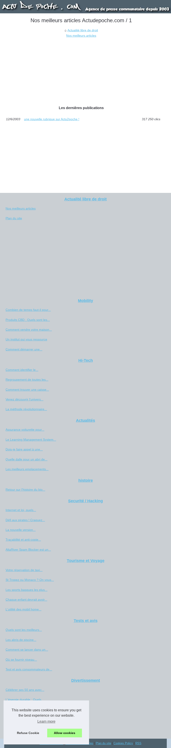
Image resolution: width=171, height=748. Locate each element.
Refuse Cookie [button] (28, 733)
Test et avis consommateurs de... (29, 669)
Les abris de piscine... (21, 640)
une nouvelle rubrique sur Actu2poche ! (51, 119)
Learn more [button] (46, 721)
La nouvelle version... (21, 530)
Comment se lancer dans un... (27, 649)
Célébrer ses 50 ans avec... (25, 690)
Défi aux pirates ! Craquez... (25, 520)
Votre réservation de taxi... (24, 570)
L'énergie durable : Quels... (25, 699)
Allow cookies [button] (64, 733)
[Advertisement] (81, 72)
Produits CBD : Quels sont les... (28, 320)
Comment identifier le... (22, 370)
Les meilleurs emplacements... (27, 469)
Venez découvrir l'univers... (24, 399)
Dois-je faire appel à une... (24, 449)
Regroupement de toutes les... (27, 379)
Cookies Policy (123, 743)
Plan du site (14, 218)
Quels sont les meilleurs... (24, 630)
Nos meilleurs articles (81, 35)
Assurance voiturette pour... (25, 429)
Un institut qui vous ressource (26, 339)
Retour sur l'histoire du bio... (25, 489)
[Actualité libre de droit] (85, 6)
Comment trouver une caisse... (27, 389)
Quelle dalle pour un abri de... (26, 459)
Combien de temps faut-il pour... (28, 310)
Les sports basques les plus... (26, 590)
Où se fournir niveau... (21, 659)
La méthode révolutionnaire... (26, 409)
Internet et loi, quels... (21, 510)
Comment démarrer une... (24, 349)
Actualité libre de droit (82, 30)
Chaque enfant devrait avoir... (26, 599)
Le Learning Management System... (31, 439)
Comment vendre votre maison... (29, 329)
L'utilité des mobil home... (23, 609)
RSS (138, 743)
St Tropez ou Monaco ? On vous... (30, 580)
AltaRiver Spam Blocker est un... (28, 549)
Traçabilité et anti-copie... (23, 539)
